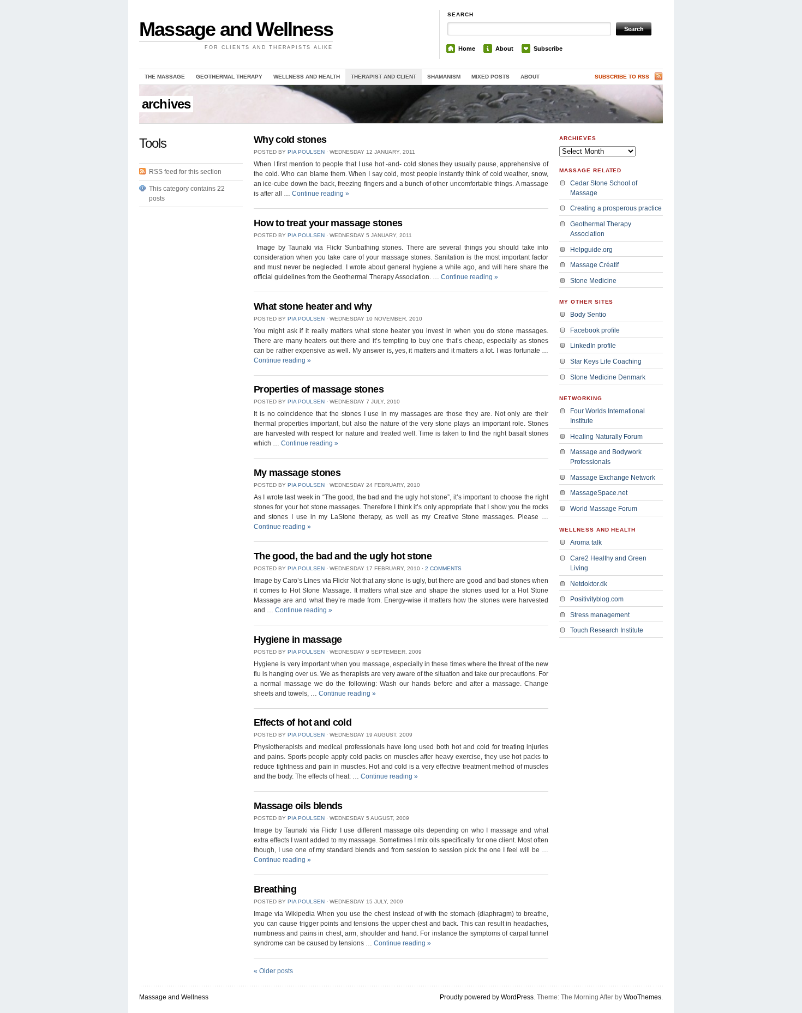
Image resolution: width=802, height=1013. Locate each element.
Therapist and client (383, 77)
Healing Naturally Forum (606, 437)
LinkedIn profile (593, 345)
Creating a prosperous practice (616, 208)
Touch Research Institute (606, 630)
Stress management (600, 615)
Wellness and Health (306, 77)
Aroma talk (586, 542)
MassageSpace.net (598, 493)
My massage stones (297, 472)
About (504, 48)
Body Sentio (588, 314)
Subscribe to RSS (622, 77)
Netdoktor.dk (588, 584)
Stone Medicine (593, 281)
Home (466, 48)
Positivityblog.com (597, 599)
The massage (165, 77)
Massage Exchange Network (612, 477)
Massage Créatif (594, 265)
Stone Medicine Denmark (607, 377)
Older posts (273, 971)
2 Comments (443, 568)
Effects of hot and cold (302, 722)
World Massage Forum (603, 508)
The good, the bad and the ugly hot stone (343, 556)
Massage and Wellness (236, 29)
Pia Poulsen (306, 152)
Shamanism (443, 77)
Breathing (275, 889)
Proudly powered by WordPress (487, 997)
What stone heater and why (313, 306)
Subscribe (548, 48)
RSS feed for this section (185, 172)
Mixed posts (490, 77)
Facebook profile (595, 330)
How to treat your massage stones (328, 223)
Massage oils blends (298, 805)
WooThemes (642, 997)
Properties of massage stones (319, 389)
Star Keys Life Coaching (606, 361)
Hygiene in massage (298, 639)
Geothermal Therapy (229, 77)
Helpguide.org (591, 250)
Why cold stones (290, 139)
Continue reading (320, 193)
